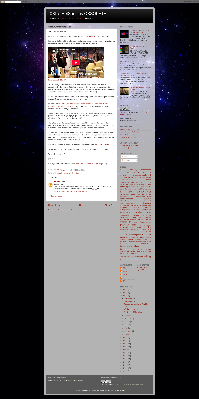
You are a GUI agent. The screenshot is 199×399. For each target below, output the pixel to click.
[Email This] (75, 170)
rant (121, 232)
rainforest (133, 230)
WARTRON (124, 254)
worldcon (132, 256)
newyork (148, 217)
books (148, 180)
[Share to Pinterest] (83, 170)
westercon (143, 253)
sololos (107, 390)
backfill (122, 180)
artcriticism (147, 177)
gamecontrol (144, 191)
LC (124, 277)
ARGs (139, 177)
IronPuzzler (134, 205)
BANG (129, 180)
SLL (133, 237)
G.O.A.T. (129, 192)
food (139, 189)
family (135, 189)
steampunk (138, 239)
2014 (125, 341)
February (128, 331)
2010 (125, 353)
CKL (124, 268)
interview (147, 203)
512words (139, 172)
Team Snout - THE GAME (129, 132)
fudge (149, 189)
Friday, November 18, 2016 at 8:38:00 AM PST (71, 191)
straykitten (123, 241)
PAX (130, 222)
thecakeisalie (146, 241)
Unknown (57, 181)
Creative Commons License (133, 385)
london (136, 210)
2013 (125, 344)
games (133, 194)
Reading (127, 232)
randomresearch (144, 229)
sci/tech (146, 234)
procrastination (145, 225)
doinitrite (148, 187)
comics (148, 182)
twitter (142, 249)
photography (142, 222)
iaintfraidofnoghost (126, 201)
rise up (86, 149)
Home (82, 205)
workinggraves (124, 257)
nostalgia (141, 219)
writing (147, 256)
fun (121, 192)
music (136, 215)
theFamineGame (126, 244)
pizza (149, 222)
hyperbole (147, 199)
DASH (149, 184)
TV (137, 248)
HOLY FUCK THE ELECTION (87, 164)
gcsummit (141, 194)
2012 (125, 347)
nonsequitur (124, 219)
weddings (134, 254)
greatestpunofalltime (143, 196)
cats (141, 182)
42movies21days (126, 173)
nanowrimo (147, 215)
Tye (124, 281)
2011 (125, 350)
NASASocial (124, 217)
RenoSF (148, 232)
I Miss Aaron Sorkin (127, 62)
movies (139, 212)
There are (84, 36)
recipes (134, 232)
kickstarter (136, 207)
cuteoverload (141, 184)
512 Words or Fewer (127, 135)
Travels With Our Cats (128, 137)
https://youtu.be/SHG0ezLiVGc (57, 80)
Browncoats (134, 182)
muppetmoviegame (125, 215)
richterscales (124, 235)
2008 (125, 359)
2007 (125, 362)
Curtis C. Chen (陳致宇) (74, 380)
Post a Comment (57, 196)
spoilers (148, 237)
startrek (130, 239)
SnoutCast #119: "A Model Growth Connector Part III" (133, 74)
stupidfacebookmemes (134, 241)
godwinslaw (123, 196)
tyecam (148, 249)
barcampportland (138, 180)
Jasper (125, 274)
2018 (125, 290)
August (127, 322)
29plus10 (137, 170)
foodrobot (144, 189)
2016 (125, 296)
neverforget (68, 173)
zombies (135, 259)
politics (76, 173)
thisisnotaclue (126, 249)
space (142, 237)
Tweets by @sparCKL (128, 148)
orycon (148, 219)
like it (95, 36)
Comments (127, 160)
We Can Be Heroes (131, 309)
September (129, 319)
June (127, 325)
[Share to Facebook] (81, 170)
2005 (125, 368)
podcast (124, 224)
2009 (125, 356)
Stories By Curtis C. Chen (129, 129)
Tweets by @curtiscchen (129, 146)
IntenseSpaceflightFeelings (127, 203)
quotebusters (124, 230)
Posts (125, 156)
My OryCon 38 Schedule (133, 312)
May (126, 328)
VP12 (138, 251)
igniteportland (146, 201)
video (133, 251)
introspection (58, 173)
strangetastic (147, 239)
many (91, 36)
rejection (141, 232)
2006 (125, 365)
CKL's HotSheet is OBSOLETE (77, 13)
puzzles (147, 227)
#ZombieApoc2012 (127, 170)
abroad (148, 173)
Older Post (110, 205)
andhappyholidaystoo (128, 177)
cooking (132, 184)
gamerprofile (124, 194)
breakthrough (124, 182)
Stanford (123, 239)
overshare (124, 222)
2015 (125, 338)
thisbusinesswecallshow (130, 246)
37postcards (146, 170)
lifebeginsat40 (125, 210)
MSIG (149, 213)
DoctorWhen (140, 187)
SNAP (137, 237)
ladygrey (148, 207)
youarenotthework (126, 259)
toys (134, 249)
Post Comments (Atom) (66, 210)
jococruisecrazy (145, 205)
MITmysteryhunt (125, 213)
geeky (148, 194)
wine (149, 253)
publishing (124, 227)
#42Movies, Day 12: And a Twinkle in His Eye (139, 31)
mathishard (147, 210)
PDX (135, 222)
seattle (122, 237)
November (129, 301)
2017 (125, 293)
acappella (123, 175)
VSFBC (142, 251)
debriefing (124, 187)
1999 (125, 371)
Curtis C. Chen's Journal (72, 18)
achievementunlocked (142, 175)
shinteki (128, 237)
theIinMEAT (146, 244)
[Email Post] (70, 170)
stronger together (102, 144)
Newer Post (54, 205)
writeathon (139, 257)
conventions (124, 184)
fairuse (129, 189)
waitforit (148, 251)
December (129, 298)
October (128, 316)
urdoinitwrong (125, 251)
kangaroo (123, 207)
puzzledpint (139, 227)
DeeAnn (132, 187)
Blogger (122, 390)
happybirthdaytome (127, 199)
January (128, 334)
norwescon (133, 219)
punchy (131, 227)
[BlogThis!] (77, 170)
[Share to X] (79, 170)
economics (123, 189)
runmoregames (135, 235)
